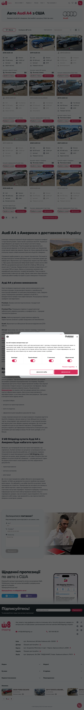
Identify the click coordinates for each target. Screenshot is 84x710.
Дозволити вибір (42, 372)
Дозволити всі (66, 372)
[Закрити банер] (77, 336)
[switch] (32, 360)
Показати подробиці (68, 366)
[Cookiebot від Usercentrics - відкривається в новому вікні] (66, 337)
